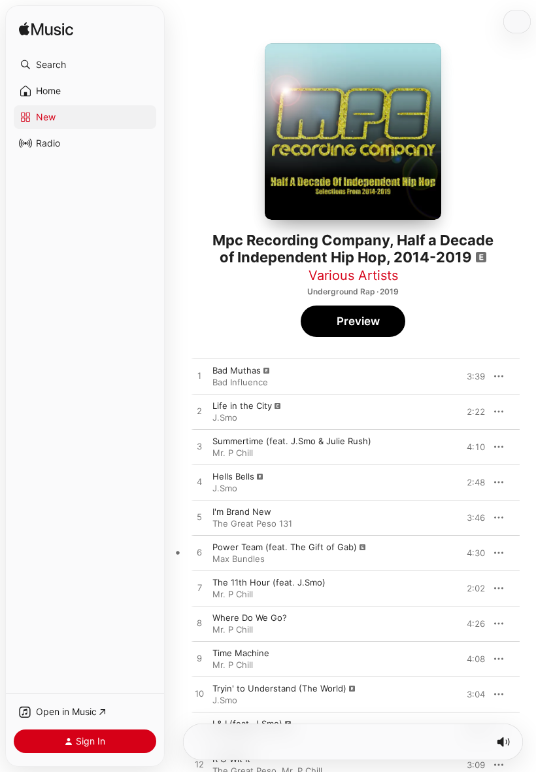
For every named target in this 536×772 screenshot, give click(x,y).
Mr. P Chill (232, 452)
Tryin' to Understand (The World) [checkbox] (279, 688)
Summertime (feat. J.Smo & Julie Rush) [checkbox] (291, 441)
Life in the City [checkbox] (242, 405)
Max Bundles (238, 558)
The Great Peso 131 (252, 523)
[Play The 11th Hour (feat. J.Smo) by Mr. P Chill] (199, 588)
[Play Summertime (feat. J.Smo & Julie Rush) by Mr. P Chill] (199, 447)
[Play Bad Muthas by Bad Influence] (199, 376)
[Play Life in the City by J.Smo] (199, 411)
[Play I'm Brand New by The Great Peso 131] (199, 517)
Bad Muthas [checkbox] (236, 370)
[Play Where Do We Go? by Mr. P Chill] (199, 623)
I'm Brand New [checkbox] (241, 511)
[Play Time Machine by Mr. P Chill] (199, 659)
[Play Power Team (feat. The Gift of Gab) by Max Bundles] (199, 553)
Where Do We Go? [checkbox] (249, 617)
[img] (46, 29)
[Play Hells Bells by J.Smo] (199, 482)
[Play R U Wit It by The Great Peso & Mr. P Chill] (199, 765)
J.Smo (224, 417)
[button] (85, 65)
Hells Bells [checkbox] (233, 476)
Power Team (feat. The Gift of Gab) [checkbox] (284, 547)
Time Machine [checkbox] (240, 653)
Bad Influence (240, 382)
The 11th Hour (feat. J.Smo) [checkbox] (269, 582)
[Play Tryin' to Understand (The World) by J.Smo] (199, 694)
